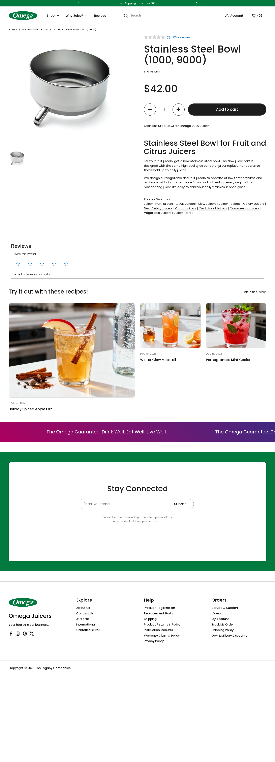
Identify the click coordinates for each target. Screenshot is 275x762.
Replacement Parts (35, 29)
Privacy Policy (154, 641)
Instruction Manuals (158, 630)
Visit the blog (255, 292)
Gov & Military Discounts (229, 635)
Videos (217, 613)
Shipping (150, 619)
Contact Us (85, 613)
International (85, 624)
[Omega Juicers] (23, 15)
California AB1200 (88, 630)
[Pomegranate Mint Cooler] (236, 325)
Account (236, 15)
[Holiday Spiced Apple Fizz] (72, 350)
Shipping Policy (223, 630)
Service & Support (225, 608)
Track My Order (223, 624)
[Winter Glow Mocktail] (170, 325)
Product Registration (159, 608)
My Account (220, 619)
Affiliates (83, 619)
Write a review (181, 37)
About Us (83, 608)
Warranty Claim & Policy (162, 635)
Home (13, 29)
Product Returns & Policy (162, 624)
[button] (254, 15)
